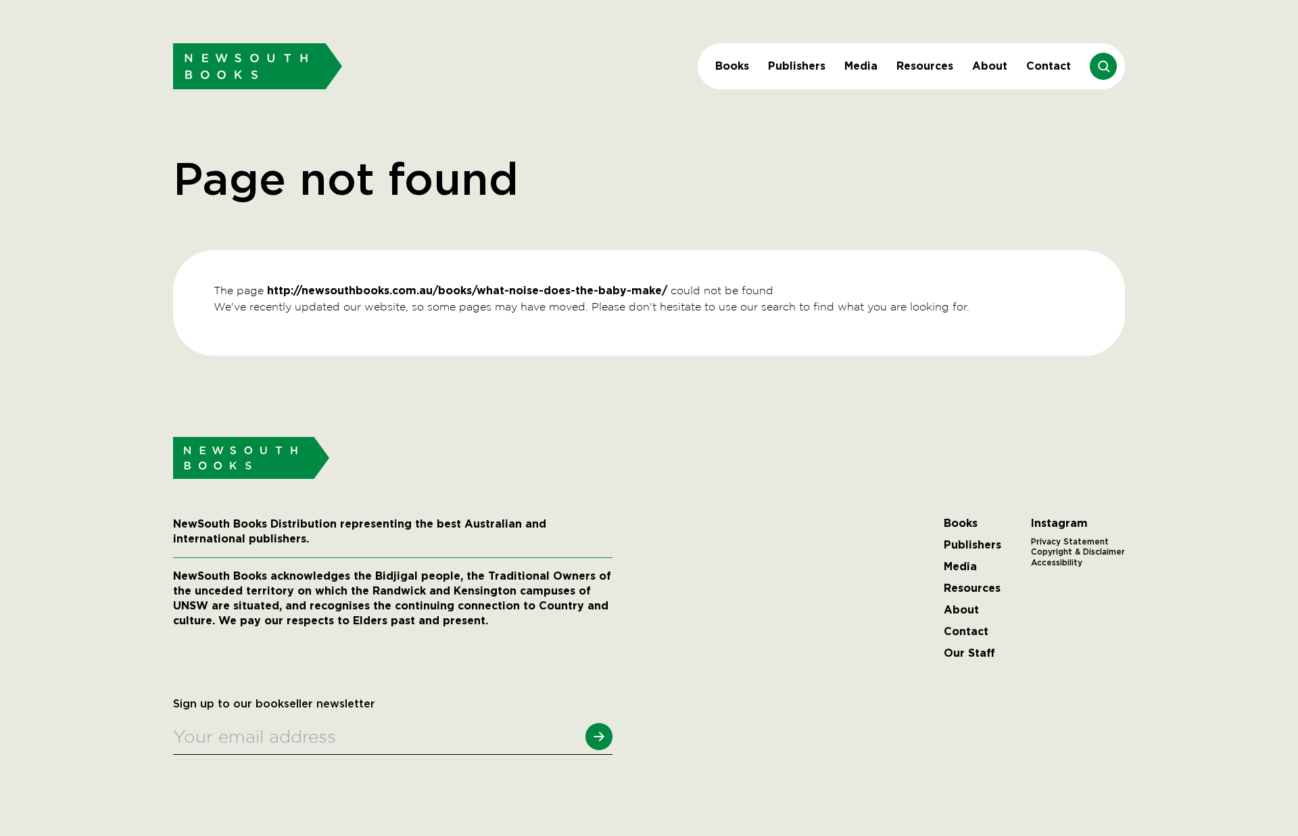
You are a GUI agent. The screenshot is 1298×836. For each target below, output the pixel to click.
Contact (1048, 66)
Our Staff (969, 653)
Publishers (796, 66)
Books (732, 66)
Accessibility (1056, 563)
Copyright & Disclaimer (1078, 552)
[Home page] (257, 66)
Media (861, 66)
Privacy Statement (1070, 542)
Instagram (1059, 523)
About (989, 66)
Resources (924, 66)
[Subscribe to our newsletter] (598, 736)
